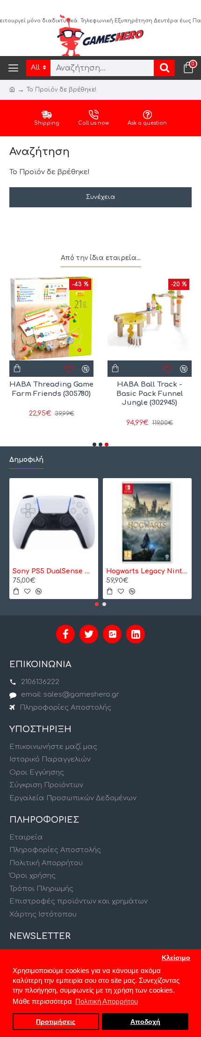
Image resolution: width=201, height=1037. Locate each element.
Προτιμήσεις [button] (55, 1021)
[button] (94, 444)
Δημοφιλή (26, 459)
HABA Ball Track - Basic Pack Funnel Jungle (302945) (149, 394)
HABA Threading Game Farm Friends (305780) (51, 389)
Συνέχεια (100, 197)
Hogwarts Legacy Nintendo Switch (147, 571)
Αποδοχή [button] (145, 1021)
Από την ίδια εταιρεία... (101, 257)
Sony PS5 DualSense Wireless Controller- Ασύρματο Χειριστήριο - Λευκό (54, 571)
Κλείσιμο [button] (176, 957)
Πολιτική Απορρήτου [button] (106, 1001)
